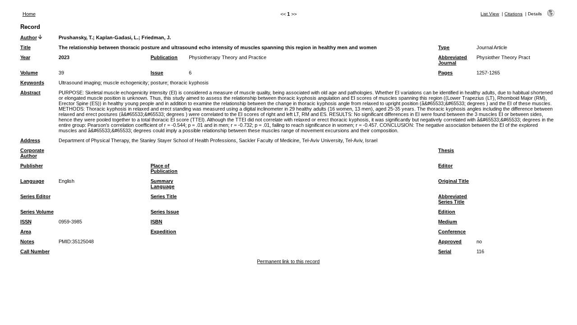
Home (29, 14)
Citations (513, 13)
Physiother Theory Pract (503, 57)
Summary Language (162, 183)
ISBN (156, 221)
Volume (29, 72)
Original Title (453, 181)
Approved (450, 241)
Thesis (446, 150)
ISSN (26, 221)
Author (28, 37)
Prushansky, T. (76, 37)
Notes (27, 241)
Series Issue (165, 211)
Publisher (31, 165)
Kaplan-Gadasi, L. (117, 37)
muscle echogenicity (125, 82)
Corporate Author (32, 153)
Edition (446, 211)
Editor (445, 165)
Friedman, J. (156, 37)
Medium (447, 221)
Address (30, 140)
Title (25, 47)
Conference (452, 231)
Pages (445, 72)
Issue (157, 72)
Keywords (32, 82)
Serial (444, 251)
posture (159, 82)
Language (32, 181)
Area (25, 231)
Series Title (164, 196)
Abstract (30, 92)
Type (443, 47)
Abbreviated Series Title (452, 199)
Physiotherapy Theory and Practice (227, 57)
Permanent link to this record (288, 261)
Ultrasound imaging (80, 82)
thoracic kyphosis (189, 82)
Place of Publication (164, 168)
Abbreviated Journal (452, 60)
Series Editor (35, 196)
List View (490, 13)
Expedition (163, 231)
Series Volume (37, 211)
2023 (64, 57)
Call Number (35, 251)
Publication (164, 57)
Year (25, 57)
